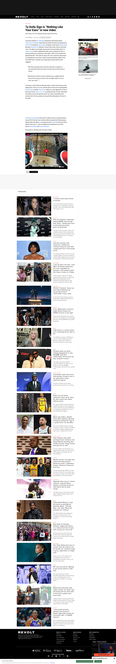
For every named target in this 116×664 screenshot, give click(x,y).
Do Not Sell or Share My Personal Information (85, 661)
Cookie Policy (52, 662)
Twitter (96, 17)
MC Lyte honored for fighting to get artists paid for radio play (63, 568)
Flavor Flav (42, 89)
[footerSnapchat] (56, 657)
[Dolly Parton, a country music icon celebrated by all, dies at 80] (34, 337)
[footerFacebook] (59, 657)
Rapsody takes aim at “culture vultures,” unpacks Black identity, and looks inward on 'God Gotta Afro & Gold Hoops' (64, 485)
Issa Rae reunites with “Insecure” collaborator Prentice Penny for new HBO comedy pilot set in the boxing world (64, 246)
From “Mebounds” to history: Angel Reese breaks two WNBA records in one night (63, 311)
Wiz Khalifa (33, 126)
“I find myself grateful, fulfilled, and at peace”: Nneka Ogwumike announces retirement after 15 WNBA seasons (63, 613)
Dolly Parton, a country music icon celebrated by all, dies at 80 (64, 332)
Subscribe (73, 16)
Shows (32, 16)
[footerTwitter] (63, 657)
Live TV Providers (60, 637)
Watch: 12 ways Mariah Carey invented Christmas (100, 659)
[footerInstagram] (48, 657)
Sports (55, 218)
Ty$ (41, 122)
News (62, 16)
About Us (75, 634)
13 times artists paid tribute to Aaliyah (63, 199)
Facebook (94, 17)
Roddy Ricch (34, 47)
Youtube (99, 17)
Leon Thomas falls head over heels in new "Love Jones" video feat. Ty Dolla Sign (87, 75)
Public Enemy (29, 89)
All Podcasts (59, 635)
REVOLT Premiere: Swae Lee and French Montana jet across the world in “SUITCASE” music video (63, 291)
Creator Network (60, 641)
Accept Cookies (98, 661)
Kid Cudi (27, 45)
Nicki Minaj (63, 45)
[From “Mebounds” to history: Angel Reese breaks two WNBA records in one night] (34, 316)
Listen (42, 16)
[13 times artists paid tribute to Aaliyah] (34, 206)
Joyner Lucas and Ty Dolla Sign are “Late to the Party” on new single (88, 57)
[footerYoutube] (67, 657)
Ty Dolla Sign (34, 171)
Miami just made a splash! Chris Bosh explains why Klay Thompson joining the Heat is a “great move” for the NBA (63, 419)
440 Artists (59, 643)
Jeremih (53, 122)
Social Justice (49, 16)
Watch (37, 16)
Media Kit (75, 639)
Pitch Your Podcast (60, 639)
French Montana (44, 126)
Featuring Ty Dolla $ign (32, 43)
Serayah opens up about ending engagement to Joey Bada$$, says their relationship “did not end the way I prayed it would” (63, 354)
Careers (75, 641)
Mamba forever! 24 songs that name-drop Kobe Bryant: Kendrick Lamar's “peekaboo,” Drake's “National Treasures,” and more (64, 463)
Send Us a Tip (76, 637)
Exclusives (56, 16)
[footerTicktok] (52, 657)
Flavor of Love (40, 92)
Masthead (75, 635)
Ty (35, 60)
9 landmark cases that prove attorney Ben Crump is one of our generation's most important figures (63, 377)
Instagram (88, 17)
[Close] (114, 661)
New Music (28, 23)
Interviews (56, 263)
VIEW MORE (88, 78)
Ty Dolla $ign (40, 40)
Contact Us (91, 635)
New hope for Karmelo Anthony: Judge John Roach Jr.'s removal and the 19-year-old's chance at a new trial (63, 527)
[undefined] (88, 48)
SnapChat (92, 17)
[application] (104, 650)
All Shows (58, 634)
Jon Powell (29, 37)
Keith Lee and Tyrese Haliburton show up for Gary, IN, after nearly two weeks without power (63, 398)
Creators (67, 16)
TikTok (90, 17)
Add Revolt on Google (46, 37)
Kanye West (42, 45)
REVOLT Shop (92, 639)
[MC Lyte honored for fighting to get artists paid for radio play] (34, 574)
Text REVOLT (92, 637)
